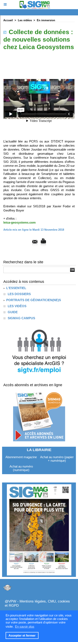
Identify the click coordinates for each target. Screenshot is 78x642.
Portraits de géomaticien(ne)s (33, 300)
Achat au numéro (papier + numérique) (57, 458)
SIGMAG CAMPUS (21, 318)
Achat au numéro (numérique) (21, 468)
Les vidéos (25, 20)
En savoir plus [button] (24, 626)
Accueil (8, 20)
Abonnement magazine (21, 457)
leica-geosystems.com (19, 222)
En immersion (46, 20)
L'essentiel (15, 288)
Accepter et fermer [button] (22, 635)
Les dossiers (19, 294)
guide (13, 312)
